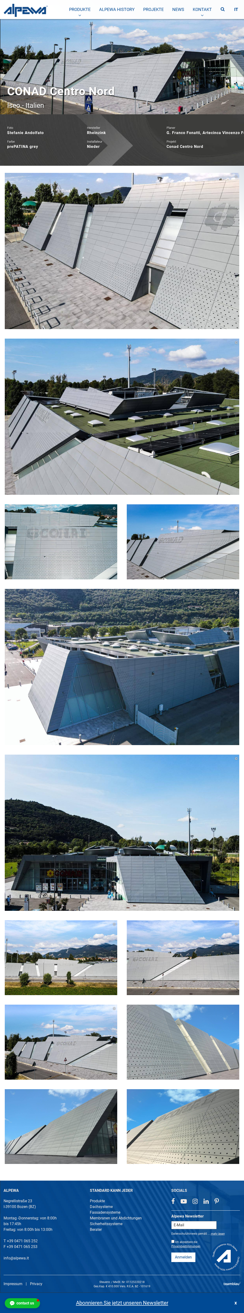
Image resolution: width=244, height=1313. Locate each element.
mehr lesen (218, 1233)
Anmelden (183, 1257)
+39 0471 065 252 (22, 1241)
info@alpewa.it (16, 1258)
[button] (22, 1303)
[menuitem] (80, 9)
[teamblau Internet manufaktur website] (232, 1283)
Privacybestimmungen (185, 1246)
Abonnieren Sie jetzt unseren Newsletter (122, 1303)
